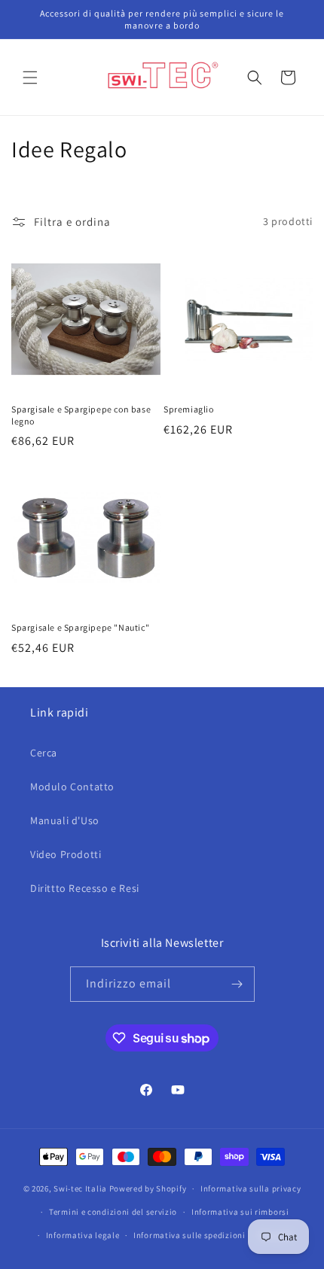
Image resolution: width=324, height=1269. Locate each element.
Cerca (43, 752)
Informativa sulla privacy (250, 1188)
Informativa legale (83, 1235)
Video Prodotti (65, 854)
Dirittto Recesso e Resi (84, 888)
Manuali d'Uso (64, 820)
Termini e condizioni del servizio (113, 1212)
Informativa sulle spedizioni (189, 1235)
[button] (30, 77)
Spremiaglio (189, 409)
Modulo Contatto (72, 786)
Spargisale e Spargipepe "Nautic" (80, 627)
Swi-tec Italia (80, 1188)
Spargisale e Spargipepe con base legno (81, 415)
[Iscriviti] (237, 984)
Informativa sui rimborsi (240, 1212)
